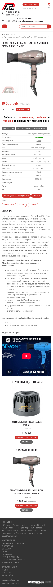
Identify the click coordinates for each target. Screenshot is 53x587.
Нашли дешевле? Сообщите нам (16, 196)
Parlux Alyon (10, 34)
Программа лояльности (13, 560)
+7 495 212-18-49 (12, 12)
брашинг (8, 120)
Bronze (22, 205)
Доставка (6, 549)
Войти (25, 8)
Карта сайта (7, 575)
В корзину (20, 110)
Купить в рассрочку (24, 128)
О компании (8, 546)
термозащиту (25, 117)
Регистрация (34, 8)
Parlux (39, 141)
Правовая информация (13, 543)
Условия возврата (10, 562)
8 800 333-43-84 (12, 15)
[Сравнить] (31, 442)
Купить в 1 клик (8, 128)
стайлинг (41, 117)
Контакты (6, 573)
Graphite (33, 205)
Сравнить (36, 196)
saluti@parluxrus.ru (9, 536)
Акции (5, 570)
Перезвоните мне (30, 4)
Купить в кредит (40, 128)
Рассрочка (7, 554)
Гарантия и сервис (10, 557)
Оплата (5, 552)
